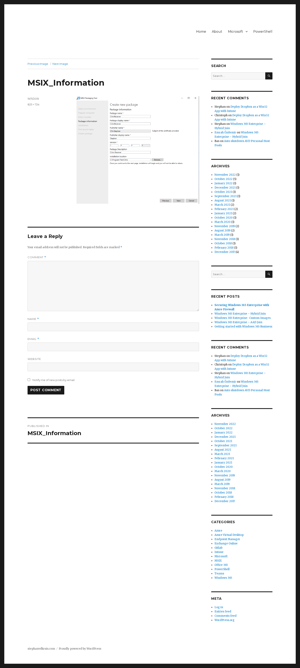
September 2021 (225, 196)
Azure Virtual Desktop (229, 535)
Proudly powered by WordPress (80, 648)
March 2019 (222, 235)
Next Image (60, 63)
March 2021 (222, 205)
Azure (218, 530)
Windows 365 (223, 578)
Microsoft (235, 32)
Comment (37, 257)
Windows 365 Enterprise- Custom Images (242, 318)
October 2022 (223, 179)
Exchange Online (226, 543)
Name (33, 319)
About (217, 32)
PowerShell (262, 32)
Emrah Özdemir (225, 132)
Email (33, 339)
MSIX (218, 560)
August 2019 (222, 230)
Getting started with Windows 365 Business (243, 326)
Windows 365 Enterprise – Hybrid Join (240, 313)
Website (34, 359)
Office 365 (221, 565)
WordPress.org (224, 620)
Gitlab (218, 548)
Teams (219, 573)
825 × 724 (33, 104)
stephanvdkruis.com (41, 648)
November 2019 (224, 226)
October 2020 (223, 217)
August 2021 (222, 200)
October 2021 (223, 192)
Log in (218, 607)
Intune (218, 552)
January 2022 (223, 183)
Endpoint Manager (227, 539)
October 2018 (223, 243)
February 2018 (223, 247)
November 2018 (224, 239)
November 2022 (225, 174)
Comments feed (225, 616)
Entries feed (222, 611)
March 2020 (222, 222)
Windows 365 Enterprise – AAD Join (238, 322)
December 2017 (224, 252)
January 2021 (223, 213)
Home (201, 32)
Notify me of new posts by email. (53, 380)
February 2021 (224, 209)
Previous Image (38, 63)
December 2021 (225, 187)
